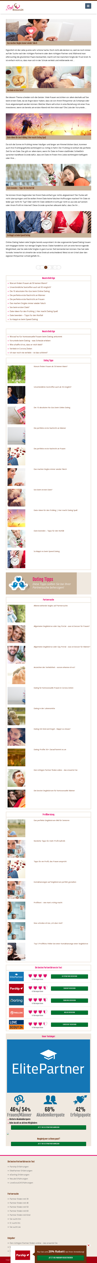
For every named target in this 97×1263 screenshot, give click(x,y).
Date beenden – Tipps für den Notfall (20, 188)
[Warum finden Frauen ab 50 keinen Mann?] (16, 374)
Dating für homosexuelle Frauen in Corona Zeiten (53, 688)
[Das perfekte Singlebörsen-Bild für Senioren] (16, 828)
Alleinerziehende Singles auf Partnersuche (51, 605)
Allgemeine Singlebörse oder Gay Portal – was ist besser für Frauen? (62, 626)
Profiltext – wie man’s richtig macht (48, 902)
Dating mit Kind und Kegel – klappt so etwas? (52, 729)
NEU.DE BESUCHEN (69, 1012)
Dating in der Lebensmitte (44, 708)
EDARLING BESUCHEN (69, 1000)
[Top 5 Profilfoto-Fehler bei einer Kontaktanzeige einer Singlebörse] (16, 951)
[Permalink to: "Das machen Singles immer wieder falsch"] (48, 30)
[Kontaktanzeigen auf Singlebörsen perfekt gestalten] (16, 890)
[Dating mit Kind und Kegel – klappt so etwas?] (16, 737)
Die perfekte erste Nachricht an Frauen (27, 299)
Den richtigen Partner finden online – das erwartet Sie (55, 770)
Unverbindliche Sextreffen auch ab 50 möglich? (30, 287)
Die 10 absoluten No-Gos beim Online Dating (30, 291)
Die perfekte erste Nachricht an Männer (27, 295)
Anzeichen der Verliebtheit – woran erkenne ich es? (54, 667)
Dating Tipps (48, 360)
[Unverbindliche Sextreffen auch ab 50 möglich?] (16, 395)
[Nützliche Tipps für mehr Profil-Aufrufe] (16, 849)
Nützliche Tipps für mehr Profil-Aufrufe (49, 841)
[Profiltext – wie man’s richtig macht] (16, 910)
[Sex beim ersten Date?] (16, 497)
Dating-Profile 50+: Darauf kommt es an (50, 749)
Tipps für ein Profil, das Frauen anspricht (50, 861)
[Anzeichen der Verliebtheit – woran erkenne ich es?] (16, 675)
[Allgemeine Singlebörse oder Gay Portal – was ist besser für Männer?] (16, 655)
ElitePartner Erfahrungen (21, 1170)
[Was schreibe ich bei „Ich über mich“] (16, 931)
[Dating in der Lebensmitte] (16, 716)
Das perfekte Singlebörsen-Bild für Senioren (51, 820)
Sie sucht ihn (15, 1219)
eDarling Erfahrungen (19, 1174)
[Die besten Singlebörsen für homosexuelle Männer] (16, 798)
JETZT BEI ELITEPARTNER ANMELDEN (48, 1127)
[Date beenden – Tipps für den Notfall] (16, 539)
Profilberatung (48, 814)
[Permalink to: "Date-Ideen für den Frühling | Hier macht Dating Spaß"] (48, 124)
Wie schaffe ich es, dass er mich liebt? (26, 344)
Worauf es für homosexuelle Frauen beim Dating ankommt (36, 336)
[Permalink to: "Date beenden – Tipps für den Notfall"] (48, 175)
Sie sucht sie (15, 1227)
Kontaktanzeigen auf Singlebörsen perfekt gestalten (55, 882)
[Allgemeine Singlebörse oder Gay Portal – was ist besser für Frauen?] (16, 634)
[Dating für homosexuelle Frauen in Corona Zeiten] (16, 696)
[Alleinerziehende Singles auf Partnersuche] (16, 613)
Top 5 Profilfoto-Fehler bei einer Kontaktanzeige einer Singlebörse (61, 943)
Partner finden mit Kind (20, 1215)
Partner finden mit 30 (19, 1199)
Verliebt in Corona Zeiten (21, 348)
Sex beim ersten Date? (15, 90)
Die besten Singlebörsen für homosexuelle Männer (54, 790)
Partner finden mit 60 (19, 1211)
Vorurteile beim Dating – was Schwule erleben (30, 340)
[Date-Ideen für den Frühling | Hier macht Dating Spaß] (16, 518)
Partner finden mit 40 (19, 1203)
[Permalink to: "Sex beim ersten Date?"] (48, 77)
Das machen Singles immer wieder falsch (22, 43)
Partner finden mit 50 (19, 1207)
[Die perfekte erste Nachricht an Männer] (16, 436)
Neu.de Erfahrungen (19, 1178)
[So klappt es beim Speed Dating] (16, 559)
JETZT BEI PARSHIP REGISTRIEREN (61, 1258)
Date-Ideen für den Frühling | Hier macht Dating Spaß (26, 137)
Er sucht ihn (15, 1223)
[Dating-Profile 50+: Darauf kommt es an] (16, 757)
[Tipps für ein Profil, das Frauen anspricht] (16, 869)
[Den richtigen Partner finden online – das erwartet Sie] (16, 778)
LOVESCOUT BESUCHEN (69, 1024)
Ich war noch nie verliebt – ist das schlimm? (29, 352)
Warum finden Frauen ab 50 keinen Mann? (28, 283)
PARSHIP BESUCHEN (69, 988)
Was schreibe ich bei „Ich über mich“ (48, 923)
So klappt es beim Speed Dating (18, 235)
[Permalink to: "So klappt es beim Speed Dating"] (48, 222)
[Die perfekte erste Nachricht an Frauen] (16, 456)
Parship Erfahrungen (19, 1166)
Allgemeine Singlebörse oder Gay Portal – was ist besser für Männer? (62, 646)
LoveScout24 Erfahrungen (21, 1182)
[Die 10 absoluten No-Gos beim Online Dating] (16, 415)
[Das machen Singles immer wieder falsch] (16, 477)
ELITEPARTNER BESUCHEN (69, 976)
